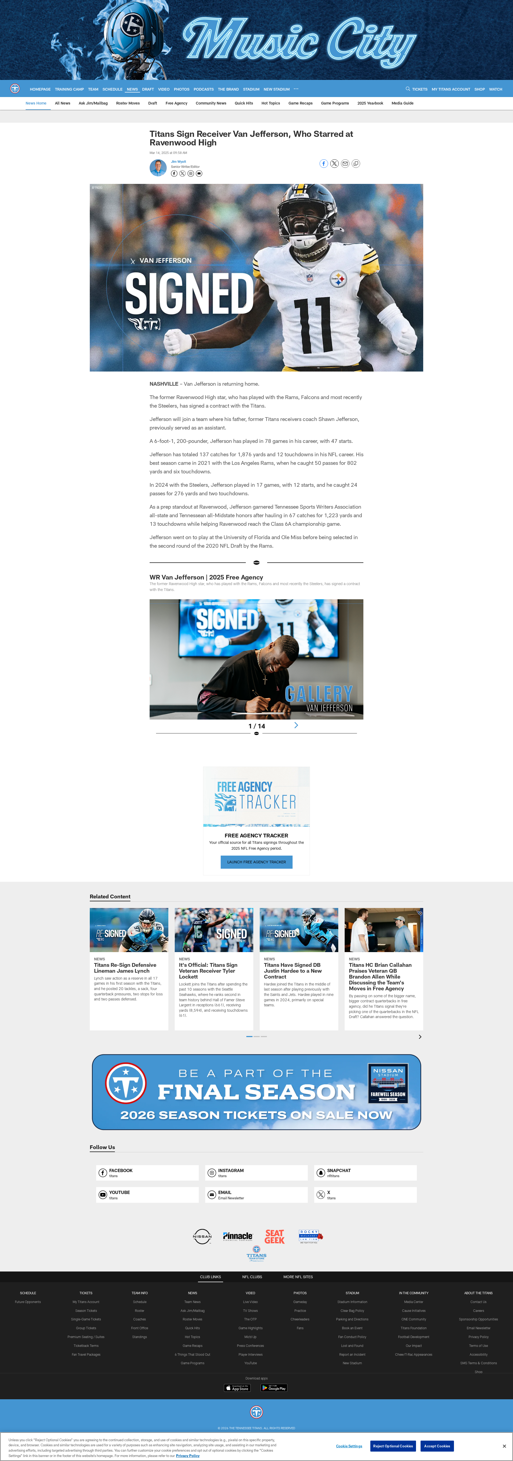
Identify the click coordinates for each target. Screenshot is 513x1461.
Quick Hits (192, 1328)
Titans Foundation (414, 1328)
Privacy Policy (479, 1337)
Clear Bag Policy (352, 1310)
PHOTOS (300, 1293)
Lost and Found (352, 1345)
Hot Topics (192, 1337)
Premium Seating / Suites (86, 1337)
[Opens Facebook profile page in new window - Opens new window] (174, 173)
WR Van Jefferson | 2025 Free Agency (207, 577)
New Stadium (352, 1363)
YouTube (250, 1363)
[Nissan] (202, 1237)
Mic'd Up (250, 1337)
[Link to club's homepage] (15, 88)
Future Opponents (28, 1302)
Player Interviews (251, 1354)
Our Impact (414, 1345)
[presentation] (421, 1037)
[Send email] (345, 166)
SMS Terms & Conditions (478, 1363)
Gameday (300, 1302)
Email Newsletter (479, 1328)
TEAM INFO (140, 1293)
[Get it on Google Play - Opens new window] (274, 1390)
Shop (479, 1372)
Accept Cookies (437, 1446)
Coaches (139, 1319)
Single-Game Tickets (86, 1319)
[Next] (296, 725)
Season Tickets (86, 1310)
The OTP (250, 1319)
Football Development (413, 1337)
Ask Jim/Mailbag (193, 1310)
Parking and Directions (352, 1319)
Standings (139, 1337)
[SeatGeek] (274, 1237)
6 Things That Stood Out (192, 1354)
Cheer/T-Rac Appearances (413, 1354)
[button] (249, 1036)
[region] (256, 1446)
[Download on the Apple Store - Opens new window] (237, 1388)
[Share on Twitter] (334, 166)
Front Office (139, 1328)
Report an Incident (352, 1354)
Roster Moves (192, 1319)
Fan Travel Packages (86, 1354)
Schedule (28, 1293)
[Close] (504, 1446)
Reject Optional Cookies (393, 1446)
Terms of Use (478, 1345)
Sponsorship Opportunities (478, 1319)
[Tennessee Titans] (256, 1413)
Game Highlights (251, 1328)
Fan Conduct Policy (352, 1337)
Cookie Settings (349, 1446)
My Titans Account (86, 1302)
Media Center (413, 1302)
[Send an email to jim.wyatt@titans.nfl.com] (199, 173)
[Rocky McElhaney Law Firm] (311, 1237)
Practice (300, 1310)
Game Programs (192, 1363)
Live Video (250, 1302)
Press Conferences (250, 1345)
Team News (192, 1302)
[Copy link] (356, 163)
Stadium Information (352, 1302)
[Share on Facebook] (324, 166)
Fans (300, 1328)
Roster (139, 1310)
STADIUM (352, 1293)
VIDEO (250, 1293)
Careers (478, 1310)
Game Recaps (193, 1345)
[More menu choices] (296, 89)
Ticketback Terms (86, 1345)
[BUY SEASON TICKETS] (256, 1092)
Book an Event (352, 1328)
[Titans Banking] (238, 1237)
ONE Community (414, 1319)
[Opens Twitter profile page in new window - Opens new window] (182, 173)
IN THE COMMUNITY (414, 1293)
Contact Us (479, 1302)
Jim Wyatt (178, 161)
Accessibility (479, 1354)
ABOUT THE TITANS (478, 1293)
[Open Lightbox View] (256, 671)
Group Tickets (86, 1328)
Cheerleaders (300, 1319)
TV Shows (250, 1310)
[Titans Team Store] (256, 1254)
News (192, 1293)
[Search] (408, 88)
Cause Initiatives (414, 1310)
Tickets (86, 1293)
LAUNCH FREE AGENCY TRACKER (256, 862)
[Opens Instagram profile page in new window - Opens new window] (191, 173)
